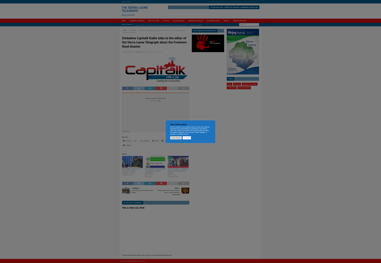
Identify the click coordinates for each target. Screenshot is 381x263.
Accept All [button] (187, 138)
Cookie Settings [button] (175, 138)
